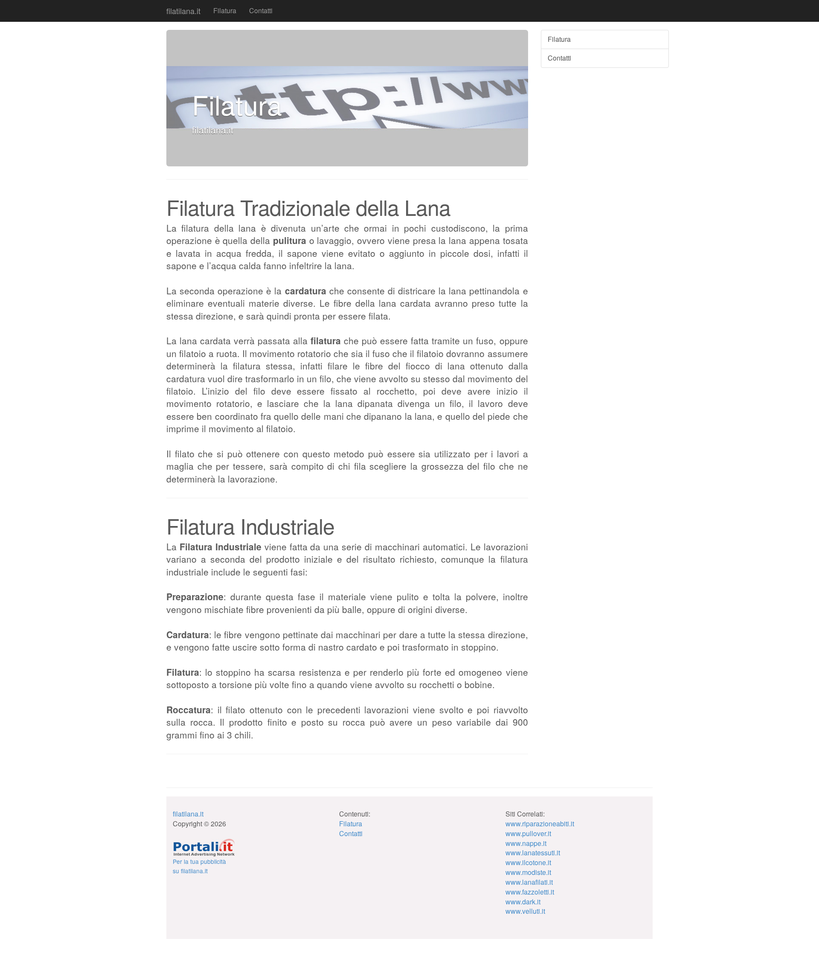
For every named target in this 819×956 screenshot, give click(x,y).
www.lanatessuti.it (532, 852)
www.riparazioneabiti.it (539, 823)
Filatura (224, 10)
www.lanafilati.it (529, 882)
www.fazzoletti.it (529, 892)
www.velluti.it (525, 911)
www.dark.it (522, 902)
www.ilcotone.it (528, 862)
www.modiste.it (528, 872)
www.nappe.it (525, 843)
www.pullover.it (528, 833)
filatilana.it (183, 10)
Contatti (261, 10)
